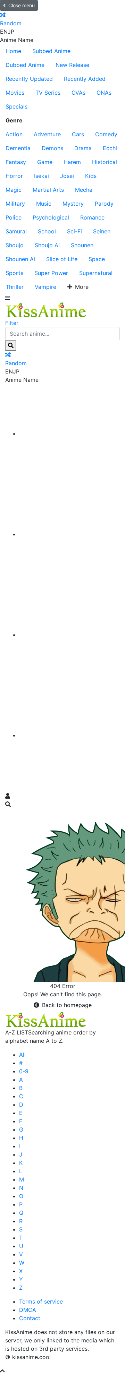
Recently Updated (29, 78)
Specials (16, 106)
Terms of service (41, 1301)
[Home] (69, 433)
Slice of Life (61, 259)
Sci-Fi (74, 231)
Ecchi (110, 148)
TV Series (47, 92)
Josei (67, 175)
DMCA (27, 1309)
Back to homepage (67, 1005)
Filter (11, 322)
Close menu (21, 5)
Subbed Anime (51, 51)
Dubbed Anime (25, 64)
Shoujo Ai (47, 245)
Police (14, 217)
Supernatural (95, 272)
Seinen (101, 231)
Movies (15, 92)
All (22, 1054)
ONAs (104, 92)
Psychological (51, 217)
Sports (14, 272)
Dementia (18, 148)
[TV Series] (69, 634)
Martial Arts (48, 189)
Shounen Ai (20, 259)
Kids (91, 175)
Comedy (106, 134)
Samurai (16, 231)
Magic (14, 189)
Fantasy (16, 161)
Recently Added (85, 78)
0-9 (23, 1071)
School (47, 231)
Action (14, 134)
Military (15, 203)
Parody (104, 203)
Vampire (45, 286)
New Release (72, 64)
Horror (14, 175)
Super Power (51, 272)
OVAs (78, 92)
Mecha (83, 189)
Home (13, 51)
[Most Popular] (69, 735)
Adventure (47, 134)
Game (44, 161)
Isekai (41, 175)
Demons (52, 148)
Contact (29, 1318)
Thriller (15, 286)
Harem (72, 161)
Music (43, 203)
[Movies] (69, 534)
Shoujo (15, 245)
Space (97, 259)
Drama (83, 148)
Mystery (73, 203)
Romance (92, 217)
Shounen (82, 245)
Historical (104, 161)
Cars (78, 134)
